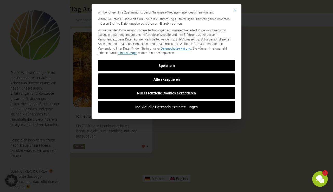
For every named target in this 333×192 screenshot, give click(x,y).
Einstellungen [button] (127, 53)
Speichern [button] (166, 65)
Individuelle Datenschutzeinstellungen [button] (166, 106)
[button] (320, 179)
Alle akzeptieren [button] (166, 79)
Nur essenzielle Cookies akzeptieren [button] (166, 93)
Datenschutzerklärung (176, 48)
